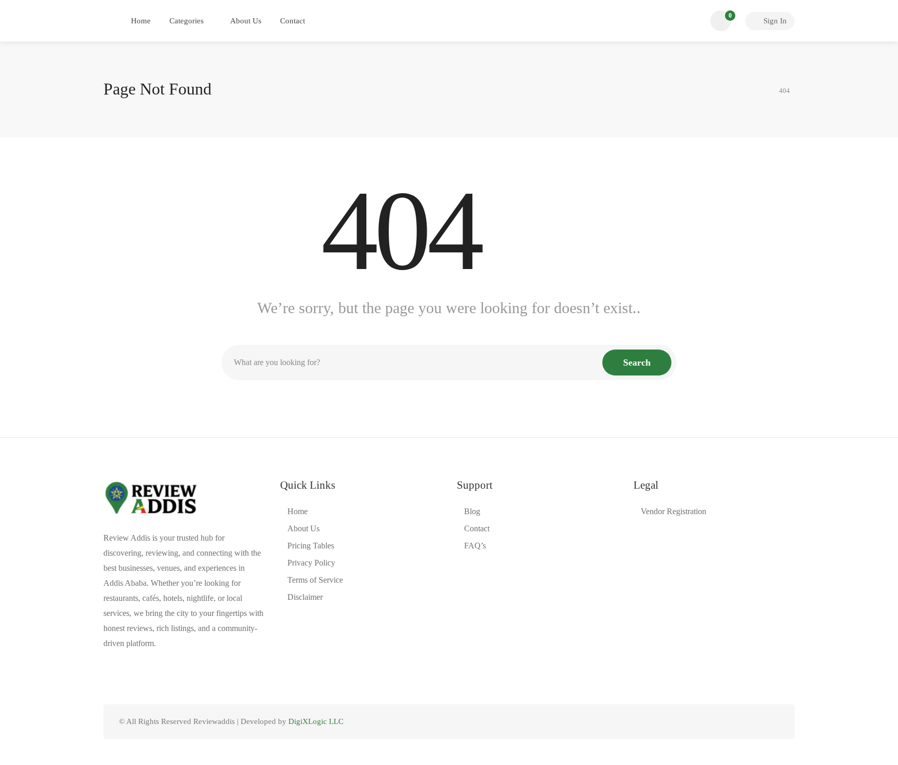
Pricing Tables (310, 545)
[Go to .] (762, 89)
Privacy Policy (311, 562)
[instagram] (772, 721)
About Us (245, 21)
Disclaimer (305, 597)
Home (141, 21)
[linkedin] (738, 721)
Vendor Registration (673, 511)
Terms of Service (315, 579)
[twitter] (721, 721)
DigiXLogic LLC (316, 721)
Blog (472, 511)
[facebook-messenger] (755, 721)
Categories (186, 21)
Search (637, 362)
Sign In (774, 21)
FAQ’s (475, 545)
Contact (292, 21)
